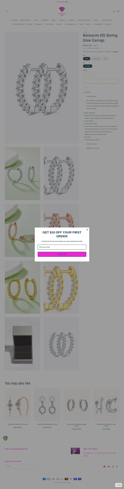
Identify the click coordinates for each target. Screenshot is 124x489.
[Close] (87, 230)
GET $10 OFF (62, 254)
